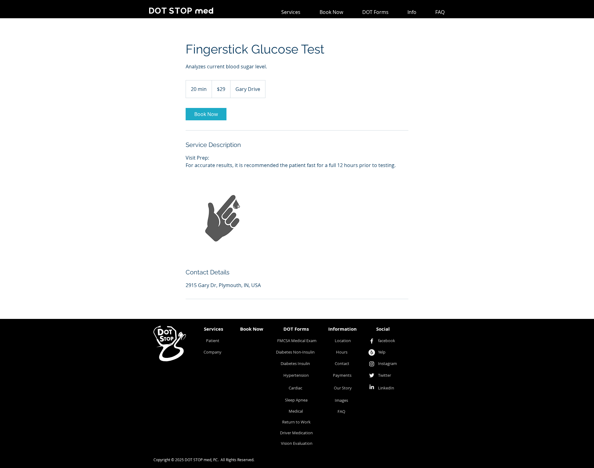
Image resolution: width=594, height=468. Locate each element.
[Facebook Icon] (371, 341)
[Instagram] (371, 364)
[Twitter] (371, 375)
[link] (206, 114)
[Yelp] (371, 352)
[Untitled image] (221, 218)
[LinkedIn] (371, 387)
